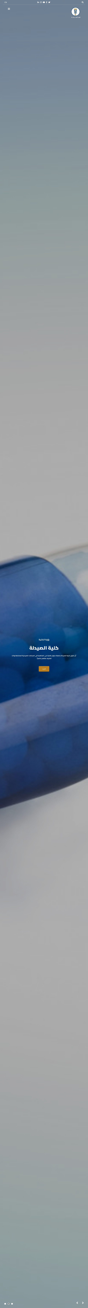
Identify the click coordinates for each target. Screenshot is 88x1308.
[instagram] (41, 2)
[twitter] (49, 2)
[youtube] (43, 2)
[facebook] (46, 2)
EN (5, 2)
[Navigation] (9, 9)
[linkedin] (38, 2)
